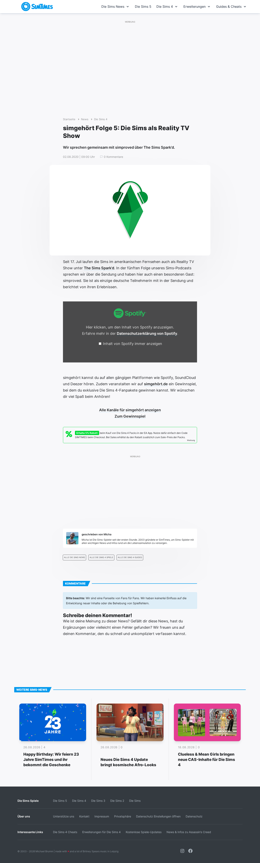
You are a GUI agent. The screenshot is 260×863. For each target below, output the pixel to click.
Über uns (23, 816)
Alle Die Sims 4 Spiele (101, 557)
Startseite (69, 119)
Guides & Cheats (229, 6)
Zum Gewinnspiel (130, 416)
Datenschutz (194, 816)
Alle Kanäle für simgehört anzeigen (130, 410)
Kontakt (84, 816)
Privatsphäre (122, 816)
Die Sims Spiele (28, 800)
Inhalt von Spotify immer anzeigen (132, 343)
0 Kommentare (113, 156)
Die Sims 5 (143, 6)
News (84, 119)
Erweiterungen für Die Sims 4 (101, 832)
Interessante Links (30, 832)
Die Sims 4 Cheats (65, 832)
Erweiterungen (194, 6)
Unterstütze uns (63, 816)
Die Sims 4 (164, 6)
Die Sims (135, 800)
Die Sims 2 (117, 800)
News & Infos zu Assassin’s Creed (189, 832)
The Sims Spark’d (99, 268)
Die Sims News (112, 6)
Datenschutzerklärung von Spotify (147, 333)
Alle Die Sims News (74, 557)
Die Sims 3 (98, 800)
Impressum (101, 816)
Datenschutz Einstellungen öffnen (158, 816)
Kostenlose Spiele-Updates (143, 832)
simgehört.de (156, 384)
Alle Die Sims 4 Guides (130, 557)
